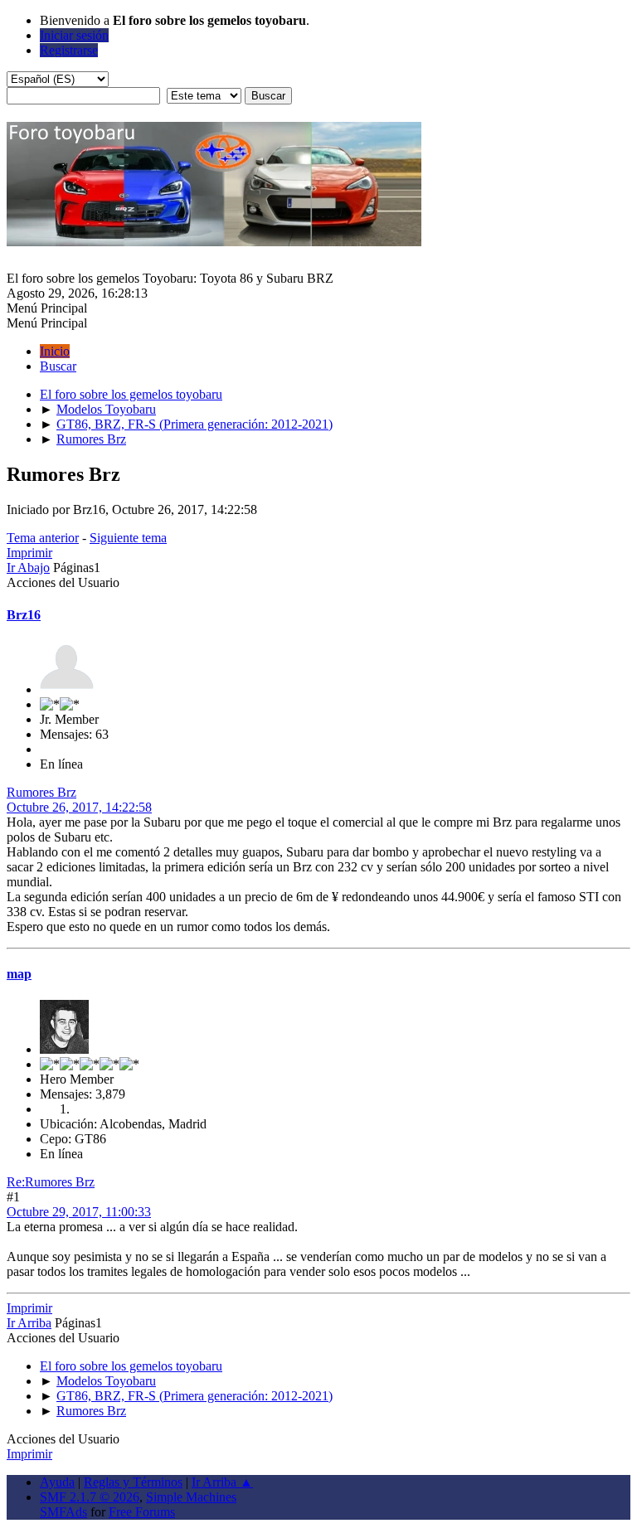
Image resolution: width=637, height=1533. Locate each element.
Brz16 (24, 615)
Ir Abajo (28, 567)
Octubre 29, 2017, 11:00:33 (79, 1212)
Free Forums (142, 1512)
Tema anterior (43, 538)
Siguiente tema (128, 538)
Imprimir (29, 553)
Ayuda (57, 1482)
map (19, 974)
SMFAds (63, 1512)
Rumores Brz (41, 792)
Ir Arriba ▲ (222, 1482)
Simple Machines (191, 1497)
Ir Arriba (29, 1323)
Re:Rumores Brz (51, 1182)
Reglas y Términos (133, 1482)
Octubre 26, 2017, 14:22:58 (79, 807)
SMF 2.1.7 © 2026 (89, 1497)
